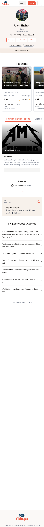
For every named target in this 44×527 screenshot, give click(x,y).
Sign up (31, 3)
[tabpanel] (22, 149)
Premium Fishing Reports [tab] (18, 119)
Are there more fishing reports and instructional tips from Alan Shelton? (21, 245)
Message (10, 40)
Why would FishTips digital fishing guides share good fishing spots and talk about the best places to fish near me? (20, 234)
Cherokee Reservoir (15, 45)
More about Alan (20, 50)
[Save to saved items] (29, 69)
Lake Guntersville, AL (11, 92)
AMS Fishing (8, 156)
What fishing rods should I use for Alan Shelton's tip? (20, 290)
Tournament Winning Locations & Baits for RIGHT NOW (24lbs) (16, 84)
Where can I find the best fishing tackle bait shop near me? (20, 280)
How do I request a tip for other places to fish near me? (20, 261)
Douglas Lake (28, 45)
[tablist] (22, 119)
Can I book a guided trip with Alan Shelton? (18, 253)
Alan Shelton (8, 104)
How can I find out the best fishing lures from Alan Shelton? (21, 271)
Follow (32, 40)
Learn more (21, 170)
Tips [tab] (22, 192)
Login (22, 3)
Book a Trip (21, 40)
